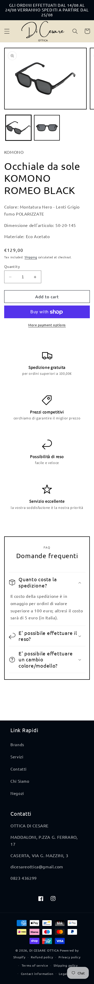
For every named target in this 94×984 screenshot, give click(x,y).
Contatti (18, 768)
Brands (17, 744)
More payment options (47, 325)
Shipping (31, 257)
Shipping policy (66, 965)
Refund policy (42, 957)
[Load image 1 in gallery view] (18, 128)
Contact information (37, 974)
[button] (7, 31)
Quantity (12, 266)
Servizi (16, 756)
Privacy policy (69, 957)
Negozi (17, 793)
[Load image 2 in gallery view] (47, 128)
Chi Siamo (20, 781)
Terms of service (35, 965)
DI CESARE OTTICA (44, 950)
